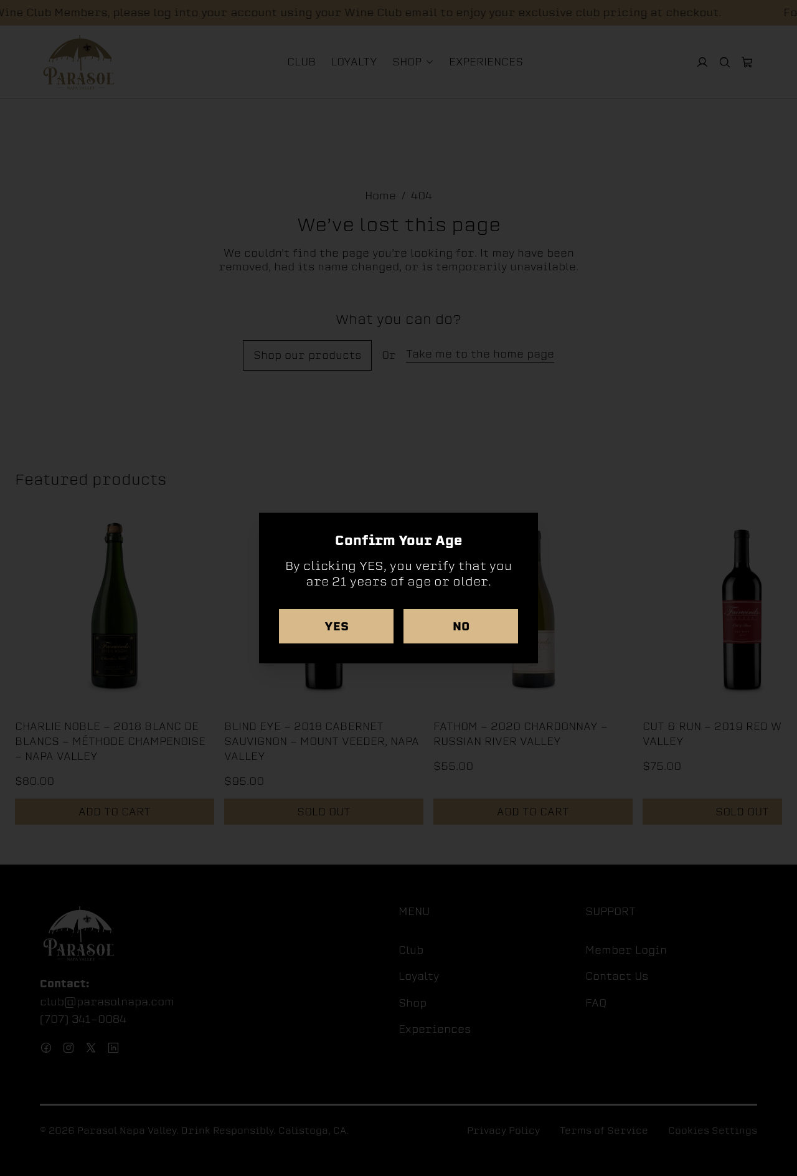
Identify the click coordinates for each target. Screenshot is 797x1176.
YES (336, 626)
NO (461, 626)
